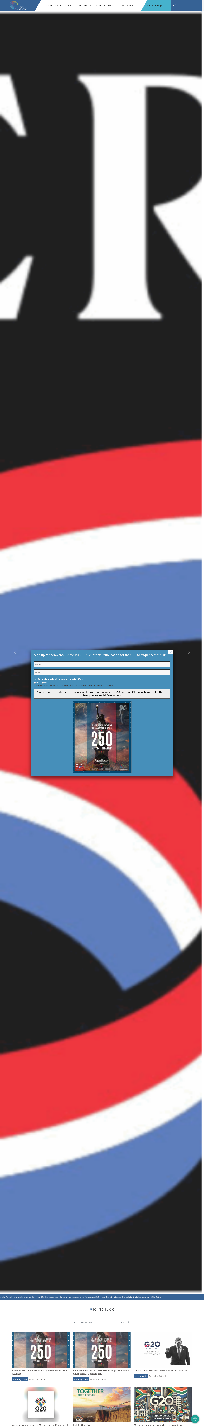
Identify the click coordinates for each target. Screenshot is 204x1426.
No (45, 682)
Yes (37, 682)
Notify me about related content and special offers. (58, 679)
